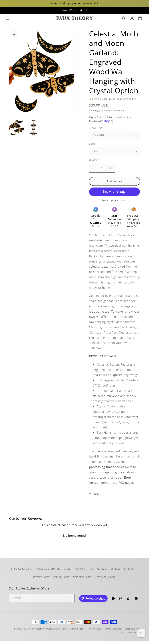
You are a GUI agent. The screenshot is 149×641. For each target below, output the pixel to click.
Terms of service (113, 628)
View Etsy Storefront (48, 568)
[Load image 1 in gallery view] (16, 127)
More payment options (114, 200)
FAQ (91, 568)
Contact (102, 568)
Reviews (80, 568)
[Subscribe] (70, 598)
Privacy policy (94, 628)
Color (92, 143)
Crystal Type (96, 127)
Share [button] (96, 494)
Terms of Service (105, 577)
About (68, 568)
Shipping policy (132, 628)
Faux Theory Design (32, 628)
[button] (8, 18)
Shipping (94, 110)
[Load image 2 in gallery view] (33, 127)
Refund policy (77, 628)
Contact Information (122, 568)
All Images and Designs (55, 628)
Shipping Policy (82, 577)
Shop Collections (21, 568)
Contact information (130, 632)
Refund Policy (61, 577)
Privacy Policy (41, 577)
